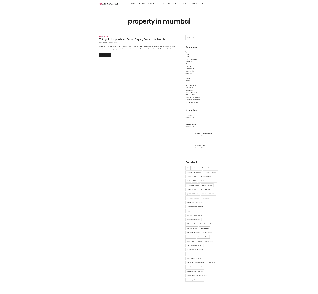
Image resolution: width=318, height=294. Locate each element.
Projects (188, 83)
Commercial (190, 69)
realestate (190, 267)
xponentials (113, 42)
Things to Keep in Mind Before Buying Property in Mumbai (133, 39)
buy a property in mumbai (194, 202)
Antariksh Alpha (191, 124)
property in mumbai (209, 254)
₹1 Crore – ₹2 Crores (192, 95)
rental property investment (195, 280)
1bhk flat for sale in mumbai (201, 168)
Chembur (189, 66)
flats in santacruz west (193, 232)
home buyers (191, 237)
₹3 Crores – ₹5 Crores (193, 100)
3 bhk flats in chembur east (207, 181)
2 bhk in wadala (191, 176)
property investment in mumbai (196, 262)
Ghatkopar (189, 73)
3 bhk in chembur (207, 185)
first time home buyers (193, 219)
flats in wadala (207, 232)
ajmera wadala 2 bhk (193, 194)
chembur (207, 211)
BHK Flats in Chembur (193, 198)
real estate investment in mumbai (197, 275)
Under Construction (192, 92)
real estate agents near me (195, 271)
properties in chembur (193, 254)
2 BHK (187, 54)
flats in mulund (204, 228)
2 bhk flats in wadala (210, 172)
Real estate (212, 262)
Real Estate (189, 88)
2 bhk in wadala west (205, 176)
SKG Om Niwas (200, 146)
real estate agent (201, 267)
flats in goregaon (192, 228)
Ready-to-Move (191, 85)
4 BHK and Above (191, 59)
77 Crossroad (190, 115)
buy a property (207, 198)
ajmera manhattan (204, 189)
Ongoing (188, 78)
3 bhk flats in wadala (193, 185)
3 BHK (187, 57)
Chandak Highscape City (203, 133)
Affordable (189, 61)
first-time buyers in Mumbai (195, 215)
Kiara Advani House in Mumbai (205, 241)
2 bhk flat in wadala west (194, 172)
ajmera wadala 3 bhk (208, 194)
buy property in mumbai (194, 211)
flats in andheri (208, 224)
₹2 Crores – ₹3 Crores (193, 97)
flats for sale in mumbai (194, 224)
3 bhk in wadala (191, 189)
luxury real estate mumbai (194, 245)
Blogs (187, 64)
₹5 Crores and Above (192, 102)
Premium (188, 81)
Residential (189, 90)
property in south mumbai (194, 258)
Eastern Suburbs (191, 71)
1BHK (188, 168)
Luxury (188, 76)
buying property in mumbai (195, 207)
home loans (190, 241)
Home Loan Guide (203, 237)
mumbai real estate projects (195, 250)
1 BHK (187, 52)
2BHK (188, 181)
